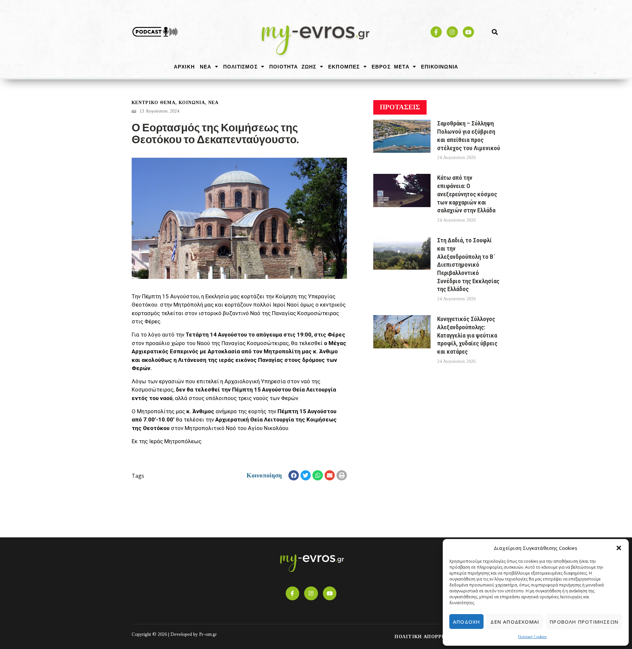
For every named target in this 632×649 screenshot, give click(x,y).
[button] (619, 548)
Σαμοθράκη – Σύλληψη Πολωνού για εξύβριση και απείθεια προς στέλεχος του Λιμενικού (468, 135)
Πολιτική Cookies (532, 637)
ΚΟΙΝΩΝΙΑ (192, 102)
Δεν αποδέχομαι (514, 621)
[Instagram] (452, 32)
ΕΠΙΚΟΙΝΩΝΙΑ (439, 66)
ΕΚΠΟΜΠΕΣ (344, 66)
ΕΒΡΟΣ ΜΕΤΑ (390, 66)
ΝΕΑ (206, 66)
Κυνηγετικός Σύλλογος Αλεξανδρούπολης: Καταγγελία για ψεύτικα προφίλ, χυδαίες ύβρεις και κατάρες (467, 335)
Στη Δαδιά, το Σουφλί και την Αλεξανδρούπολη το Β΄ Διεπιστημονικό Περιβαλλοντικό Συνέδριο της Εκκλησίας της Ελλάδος (468, 264)
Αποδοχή (466, 621)
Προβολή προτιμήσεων (584, 621)
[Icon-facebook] (436, 32)
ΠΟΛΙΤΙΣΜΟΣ (240, 66)
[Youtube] (468, 32)
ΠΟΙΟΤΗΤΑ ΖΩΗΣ (293, 66)
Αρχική (184, 66)
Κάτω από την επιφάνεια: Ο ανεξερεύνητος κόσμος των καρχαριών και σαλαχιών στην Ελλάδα (467, 194)
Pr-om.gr (208, 634)
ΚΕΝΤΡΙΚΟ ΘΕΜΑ (153, 102)
